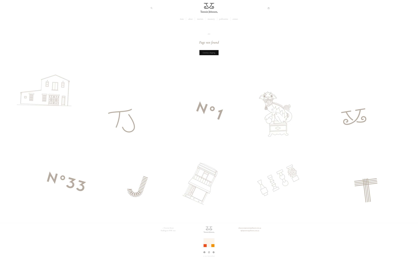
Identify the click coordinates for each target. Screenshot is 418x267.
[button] (151, 8)
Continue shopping (209, 53)
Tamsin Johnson (211, 256)
